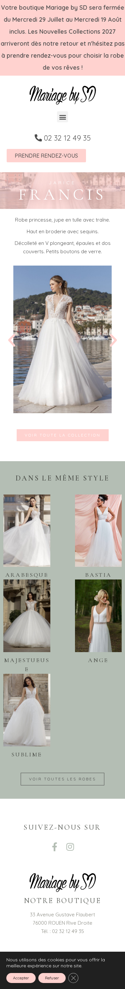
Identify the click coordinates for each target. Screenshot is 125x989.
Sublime (26, 754)
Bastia (98, 574)
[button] (62, 116)
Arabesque (26, 574)
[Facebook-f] (55, 847)
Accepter (21, 977)
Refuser (52, 977)
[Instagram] (70, 847)
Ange (98, 660)
